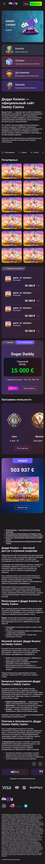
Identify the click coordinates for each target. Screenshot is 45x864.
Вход (26, 4)
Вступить (13, 388)
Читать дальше (29, 388)
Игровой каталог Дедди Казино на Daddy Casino (24, 536)
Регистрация (36, 4)
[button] (3, 26)
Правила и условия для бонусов (22, 779)
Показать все (22, 507)
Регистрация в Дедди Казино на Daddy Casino (24, 534)
